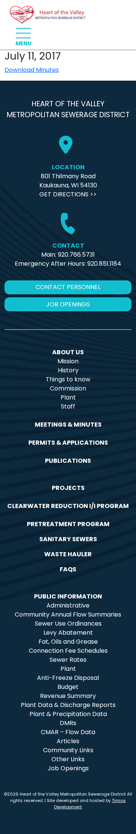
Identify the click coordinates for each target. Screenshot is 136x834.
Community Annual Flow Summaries (68, 614)
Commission (68, 388)
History (68, 370)
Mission (68, 361)
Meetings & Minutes (68, 424)
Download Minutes (32, 70)
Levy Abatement (68, 632)
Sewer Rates (68, 659)
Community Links (68, 750)
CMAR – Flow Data (68, 732)
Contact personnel (68, 287)
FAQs (68, 569)
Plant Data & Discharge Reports (68, 705)
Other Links (68, 759)
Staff (68, 406)
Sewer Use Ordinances (68, 623)
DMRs (68, 723)
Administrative (68, 605)
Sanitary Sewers (68, 539)
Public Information (68, 596)
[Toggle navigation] (23, 33)
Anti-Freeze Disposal (68, 677)
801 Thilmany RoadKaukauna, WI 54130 (68, 181)
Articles (68, 741)
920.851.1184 (104, 263)
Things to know (68, 379)
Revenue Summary (68, 696)
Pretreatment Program (68, 524)
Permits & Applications (68, 442)
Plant (68, 397)
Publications (68, 460)
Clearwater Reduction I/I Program (68, 506)
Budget (68, 687)
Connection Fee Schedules (68, 650)
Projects (68, 488)
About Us (68, 352)
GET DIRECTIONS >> (68, 194)
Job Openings (68, 768)
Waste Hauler (68, 554)
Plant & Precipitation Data (68, 714)
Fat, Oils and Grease (68, 641)
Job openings (68, 304)
